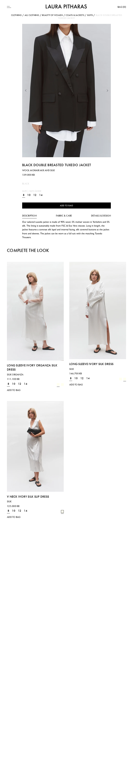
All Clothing (32, 15)
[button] (26, 90)
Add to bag (66, 205)
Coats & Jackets (75, 15)
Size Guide (35, 191)
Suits (90, 15)
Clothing (16, 15)
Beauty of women (52, 15)
